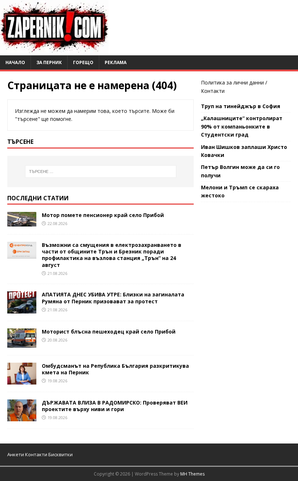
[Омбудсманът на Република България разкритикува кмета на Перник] (21, 379)
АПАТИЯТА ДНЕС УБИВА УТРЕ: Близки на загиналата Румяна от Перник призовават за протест (113, 297)
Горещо (83, 62)
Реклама (115, 62)
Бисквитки (60, 454)
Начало (15, 62)
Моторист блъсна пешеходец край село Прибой (109, 331)
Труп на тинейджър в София (240, 106)
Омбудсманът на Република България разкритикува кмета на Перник (115, 369)
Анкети (15, 454)
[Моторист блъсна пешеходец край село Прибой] (21, 343)
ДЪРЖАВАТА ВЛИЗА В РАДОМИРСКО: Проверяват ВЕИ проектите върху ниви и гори (115, 406)
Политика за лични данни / (234, 82)
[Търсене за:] (101, 171)
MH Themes (192, 474)
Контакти (213, 90)
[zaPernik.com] (54, 51)
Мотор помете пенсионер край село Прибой (103, 215)
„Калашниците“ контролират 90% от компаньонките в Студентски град (241, 126)
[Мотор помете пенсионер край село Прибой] (21, 222)
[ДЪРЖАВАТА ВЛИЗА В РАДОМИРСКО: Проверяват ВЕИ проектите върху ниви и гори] (21, 416)
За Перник (49, 62)
